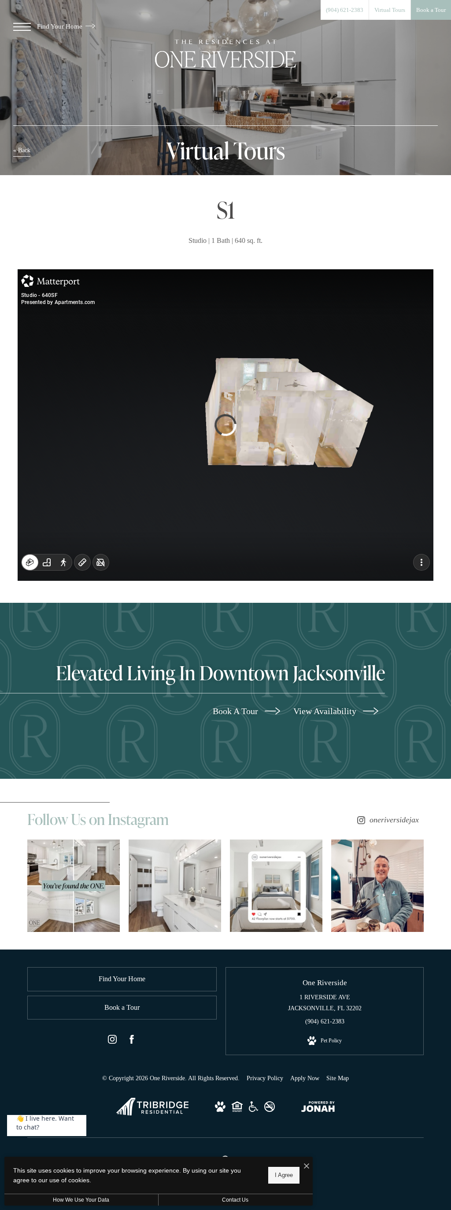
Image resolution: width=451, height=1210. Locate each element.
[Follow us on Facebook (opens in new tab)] (131, 1041)
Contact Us (235, 1200)
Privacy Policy (265, 1078)
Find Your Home (60, 26)
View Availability (326, 711)
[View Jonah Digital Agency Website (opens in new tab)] (318, 1108)
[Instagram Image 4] (377, 886)
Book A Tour (236, 711)
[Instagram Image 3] (276, 886)
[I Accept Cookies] (306, 1166)
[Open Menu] (22, 27)
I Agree (284, 1175)
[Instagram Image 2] (175, 886)
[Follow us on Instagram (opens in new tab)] (112, 1041)
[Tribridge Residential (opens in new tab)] (152, 1113)
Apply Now (304, 1078)
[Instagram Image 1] (73, 886)
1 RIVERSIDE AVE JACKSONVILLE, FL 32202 (325, 1003)
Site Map (337, 1078)
